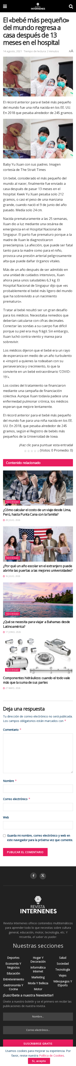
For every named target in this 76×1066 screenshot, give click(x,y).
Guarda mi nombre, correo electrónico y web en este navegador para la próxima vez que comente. (40, 838)
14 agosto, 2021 (12, 51)
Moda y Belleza (38, 983)
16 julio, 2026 (12, 576)
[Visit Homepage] (38, 6)
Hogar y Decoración (38, 959)
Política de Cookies (51, 1055)
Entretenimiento (13, 979)
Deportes (13, 958)
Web (6, 817)
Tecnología (62, 969)
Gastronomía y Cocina (13, 987)
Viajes (62, 975)
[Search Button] (71, 6)
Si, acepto (39, 1061)
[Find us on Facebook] (33, 875)
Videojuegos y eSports (62, 983)
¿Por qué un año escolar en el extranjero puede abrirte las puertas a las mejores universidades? (38, 568)
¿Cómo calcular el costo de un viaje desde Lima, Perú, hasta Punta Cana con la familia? (37, 512)
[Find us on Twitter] (43, 876)
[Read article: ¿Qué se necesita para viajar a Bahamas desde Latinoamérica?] (38, 600)
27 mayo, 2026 (12, 688)
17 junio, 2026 (13, 632)
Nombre (10, 781)
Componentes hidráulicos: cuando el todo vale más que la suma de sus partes (36, 680)
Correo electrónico (16, 799)
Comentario (12, 730)
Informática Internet (38, 969)
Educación (13, 973)
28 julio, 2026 (12, 520)
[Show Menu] (5, 6)
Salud (62, 958)
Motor (38, 989)
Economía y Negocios (13, 965)
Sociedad (12, 501)
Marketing (38, 977)
